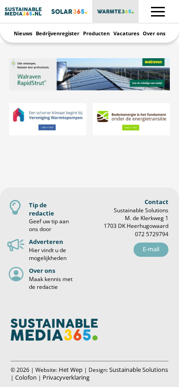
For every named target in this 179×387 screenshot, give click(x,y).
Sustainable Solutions (138, 369)
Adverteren (46, 242)
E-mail (151, 249)
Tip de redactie (41, 209)
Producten (96, 33)
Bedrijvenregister (57, 33)
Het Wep (71, 369)
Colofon (26, 377)
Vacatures (126, 33)
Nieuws (23, 33)
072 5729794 (151, 234)
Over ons (154, 33)
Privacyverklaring (66, 377)
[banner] (89, 74)
